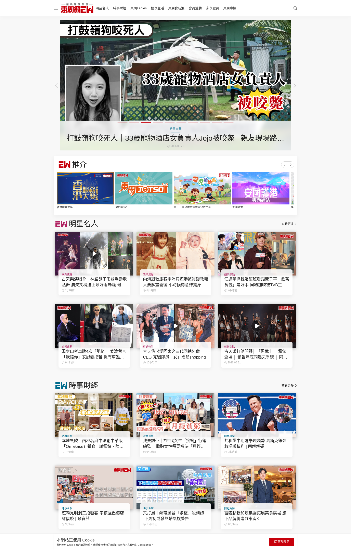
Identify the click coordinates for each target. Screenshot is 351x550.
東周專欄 (229, 8)
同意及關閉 (281, 542)
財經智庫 (229, 508)
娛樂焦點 (67, 274)
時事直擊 (67, 436)
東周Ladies (138, 8)
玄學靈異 (212, 8)
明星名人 (102, 8)
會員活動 (195, 8)
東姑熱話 (148, 346)
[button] (294, 85)
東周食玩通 (176, 8)
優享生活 (157, 8)
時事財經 (119, 8)
